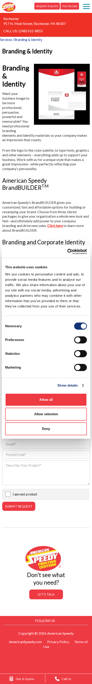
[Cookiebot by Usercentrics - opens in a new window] (67, 252)
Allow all (46, 399)
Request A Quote (47, 6)
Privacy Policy (58, 642)
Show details (67, 385)
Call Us (66, 679)
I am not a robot (25, 494)
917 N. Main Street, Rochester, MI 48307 (34, 23)
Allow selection (46, 414)
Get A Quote (25, 679)
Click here (55, 225)
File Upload (69, 6)
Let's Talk (46, 594)
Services (6, 40)
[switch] (80, 339)
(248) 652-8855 (31, 31)
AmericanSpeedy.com (25, 642)
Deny (46, 429)
